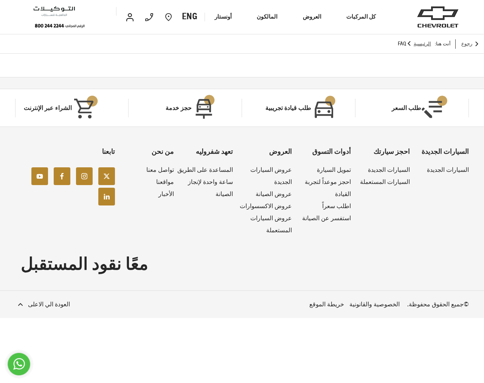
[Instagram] (84, 175)
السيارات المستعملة (385, 182)
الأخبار (166, 194)
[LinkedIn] (106, 196)
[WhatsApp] (19, 364)
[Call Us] (149, 17)
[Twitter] (106, 175)
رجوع (466, 43)
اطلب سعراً (336, 206)
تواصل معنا (160, 170)
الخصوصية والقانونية (374, 304)
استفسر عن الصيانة (326, 218)
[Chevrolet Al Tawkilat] (65, 11)
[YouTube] (39, 175)
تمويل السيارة (334, 170)
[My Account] (130, 17)
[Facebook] (62, 175)
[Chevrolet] (438, 17)
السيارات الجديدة (448, 170)
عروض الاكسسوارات (266, 206)
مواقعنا (165, 182)
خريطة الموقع (326, 304)
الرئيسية (422, 43)
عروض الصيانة (274, 194)
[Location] (168, 17)
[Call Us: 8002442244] (59, 26)
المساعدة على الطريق (205, 170)
